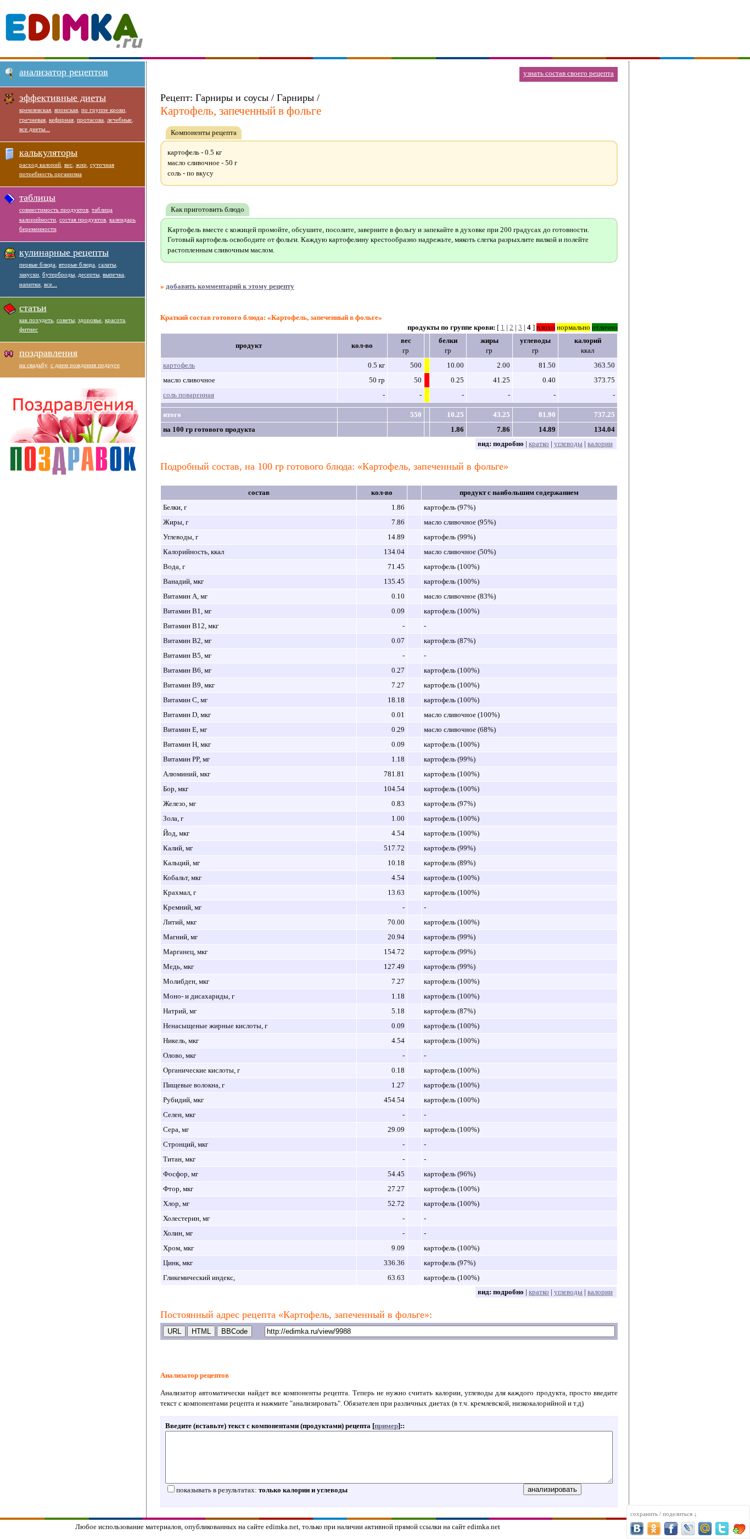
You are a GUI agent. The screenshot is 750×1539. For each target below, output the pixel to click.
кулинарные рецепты (64, 252)
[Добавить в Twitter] (722, 1528)
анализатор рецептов (63, 71)
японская (66, 109)
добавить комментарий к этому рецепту (230, 286)
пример (386, 1426)
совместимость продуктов (53, 209)
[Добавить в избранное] (739, 1528)
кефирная (61, 119)
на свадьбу (33, 365)
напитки (30, 284)
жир (81, 164)
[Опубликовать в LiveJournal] (688, 1528)
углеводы (568, 443)
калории (600, 443)
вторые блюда (77, 264)
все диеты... (34, 129)
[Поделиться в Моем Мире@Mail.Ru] (705, 1528)
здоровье (90, 320)
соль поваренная (188, 395)
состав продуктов (82, 219)
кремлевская (35, 109)
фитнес (28, 329)
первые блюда (37, 264)
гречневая (32, 119)
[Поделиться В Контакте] (636, 1528)
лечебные (119, 119)
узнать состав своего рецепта (568, 73)
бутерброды (58, 274)
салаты (107, 264)
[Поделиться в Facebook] (671, 1528)
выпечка (113, 274)
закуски (29, 274)
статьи (33, 307)
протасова (90, 119)
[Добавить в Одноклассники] (654, 1528)
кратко (539, 443)
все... (50, 284)
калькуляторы (48, 152)
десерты (88, 274)
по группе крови (103, 109)
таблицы (37, 197)
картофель (179, 365)
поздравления (48, 352)
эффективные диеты (62, 97)
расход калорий (40, 164)
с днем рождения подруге (85, 365)
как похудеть (36, 320)
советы (66, 320)
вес (68, 164)
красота (115, 320)
